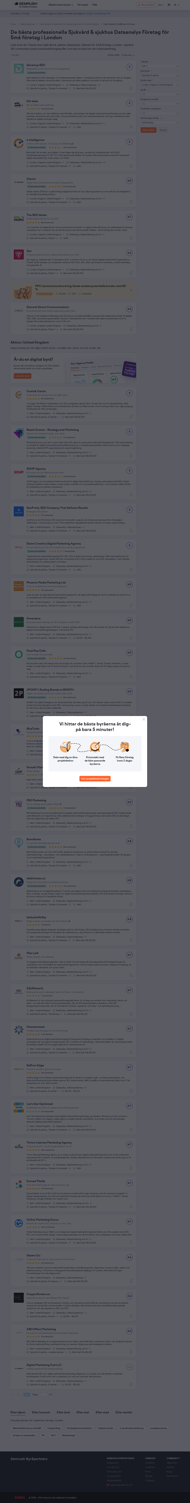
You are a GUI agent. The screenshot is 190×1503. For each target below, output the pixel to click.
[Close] (143, 719)
